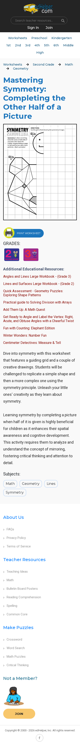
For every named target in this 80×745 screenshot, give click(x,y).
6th (56, 45)
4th (37, 45)
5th (46, 45)
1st (8, 45)
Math (69, 64)
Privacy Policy (16, 538)
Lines (51, 484)
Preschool (39, 38)
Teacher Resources (24, 559)
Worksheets (17, 38)
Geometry (20, 68)
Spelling (12, 606)
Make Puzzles (18, 627)
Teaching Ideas (17, 571)
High (40, 52)
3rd (27, 45)
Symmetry (15, 492)
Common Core (17, 614)
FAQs (10, 529)
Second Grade (43, 64)
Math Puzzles (16, 656)
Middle (68, 45)
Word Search (16, 648)
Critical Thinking (18, 665)
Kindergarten (61, 38)
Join (19, 714)
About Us (13, 517)
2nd (18, 45)
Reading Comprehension (24, 597)
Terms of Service (19, 546)
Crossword (14, 639)
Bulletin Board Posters (22, 589)
